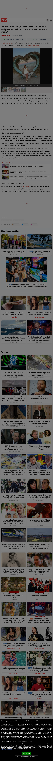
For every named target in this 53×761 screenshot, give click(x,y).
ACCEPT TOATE (26, 753)
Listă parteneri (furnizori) (6, 749)
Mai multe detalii (12, 727)
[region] (26, 740)
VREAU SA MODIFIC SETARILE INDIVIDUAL (26, 757)
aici (49, 733)
